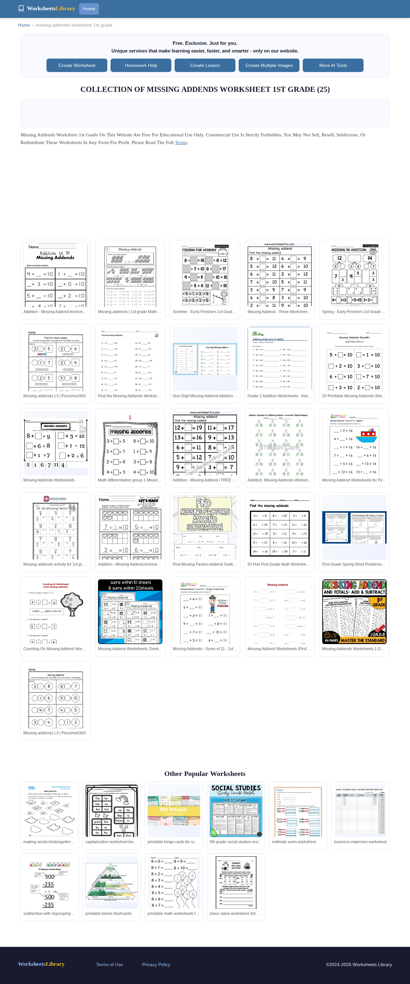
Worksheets (41, 964)
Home (89, 8)
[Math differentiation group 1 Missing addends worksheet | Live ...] (130, 454)
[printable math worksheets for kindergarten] (174, 886)
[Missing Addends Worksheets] (55, 443)
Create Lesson (205, 65)
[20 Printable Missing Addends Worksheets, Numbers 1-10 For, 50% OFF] (354, 368)
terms (181, 142)
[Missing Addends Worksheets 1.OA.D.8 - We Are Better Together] (354, 611)
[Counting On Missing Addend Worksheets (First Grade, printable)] (55, 626)
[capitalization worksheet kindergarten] (112, 821)
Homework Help (141, 65)
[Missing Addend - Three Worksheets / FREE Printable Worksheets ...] (280, 290)
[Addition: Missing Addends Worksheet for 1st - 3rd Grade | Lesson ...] (280, 456)
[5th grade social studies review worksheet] (236, 811)
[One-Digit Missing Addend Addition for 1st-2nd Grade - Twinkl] (205, 359)
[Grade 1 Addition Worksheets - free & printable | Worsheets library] (280, 368)
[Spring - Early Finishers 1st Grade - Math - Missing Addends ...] (354, 275)
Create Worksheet (77, 65)
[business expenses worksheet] (360, 811)
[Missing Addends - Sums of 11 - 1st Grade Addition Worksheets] (205, 621)
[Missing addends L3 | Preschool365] (55, 368)
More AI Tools (333, 65)
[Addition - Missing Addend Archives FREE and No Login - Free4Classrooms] (55, 285)
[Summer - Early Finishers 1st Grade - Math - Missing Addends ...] (205, 275)
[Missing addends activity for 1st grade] (55, 536)
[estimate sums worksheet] (298, 818)
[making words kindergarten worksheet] (49, 822)
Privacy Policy (156, 964)
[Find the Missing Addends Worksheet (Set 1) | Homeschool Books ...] (130, 368)
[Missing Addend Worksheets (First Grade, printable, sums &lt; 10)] (280, 629)
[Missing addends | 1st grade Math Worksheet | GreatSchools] (130, 284)
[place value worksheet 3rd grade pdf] (236, 882)
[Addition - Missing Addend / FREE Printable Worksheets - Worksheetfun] (205, 457)
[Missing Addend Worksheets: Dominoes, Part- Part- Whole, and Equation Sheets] (130, 611)
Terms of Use (109, 964)
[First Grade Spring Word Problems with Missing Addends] (354, 527)
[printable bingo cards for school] (174, 810)
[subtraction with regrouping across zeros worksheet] (49, 890)
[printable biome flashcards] (112, 882)
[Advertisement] (205, 195)
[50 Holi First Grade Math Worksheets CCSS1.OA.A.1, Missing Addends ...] (280, 538)
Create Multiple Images (269, 65)
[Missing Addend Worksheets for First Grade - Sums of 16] (354, 453)
